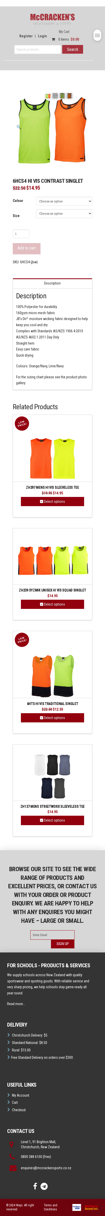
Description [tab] (52, 283)
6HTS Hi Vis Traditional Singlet (52, 704)
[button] (97, 35)
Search (72, 49)
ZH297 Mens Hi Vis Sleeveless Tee (52, 488)
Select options (54, 501)
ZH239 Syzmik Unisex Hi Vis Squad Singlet (52, 590)
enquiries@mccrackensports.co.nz (46, 1168)
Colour (18, 201)
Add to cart (27, 248)
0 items (68, 39)
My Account (20, 1095)
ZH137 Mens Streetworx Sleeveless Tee (52, 807)
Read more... (16, 1004)
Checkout (19, 1110)
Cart (15, 1102)
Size (16, 216)
